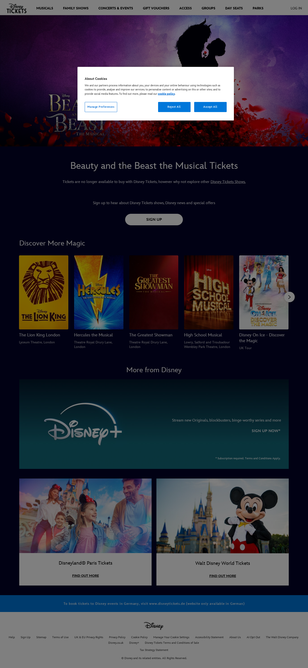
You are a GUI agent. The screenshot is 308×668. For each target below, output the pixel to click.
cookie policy (166, 93)
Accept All (210, 106)
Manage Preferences (100, 106)
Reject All (174, 106)
